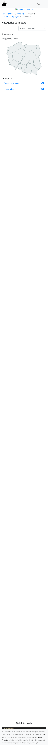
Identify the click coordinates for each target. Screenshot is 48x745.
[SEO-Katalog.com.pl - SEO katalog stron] (4, 4)
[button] (38, 4)
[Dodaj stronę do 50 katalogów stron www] (24, 9)
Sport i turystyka (11, 16)
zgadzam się (40, 734)
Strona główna (8, 14)
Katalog (20, 14)
